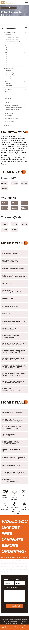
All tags (21, 623)
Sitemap (15, 623)
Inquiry (24, 628)
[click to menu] (26, 2)
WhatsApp (5, 628)
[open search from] (22, 2)
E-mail (16, 628)
